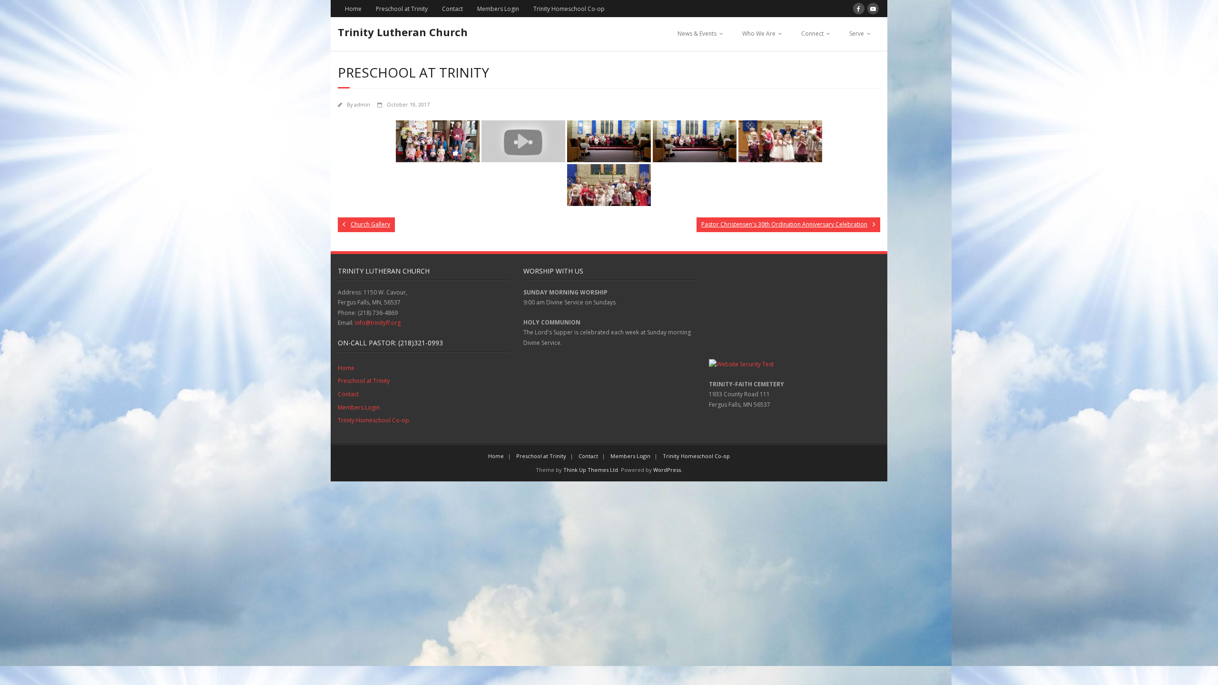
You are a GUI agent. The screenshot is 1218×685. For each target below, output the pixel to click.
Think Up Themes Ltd (590, 469)
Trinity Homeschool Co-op (569, 9)
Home (353, 9)
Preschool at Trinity (402, 9)
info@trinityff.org (378, 323)
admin (362, 104)
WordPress (667, 469)
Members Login (498, 9)
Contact (452, 9)
